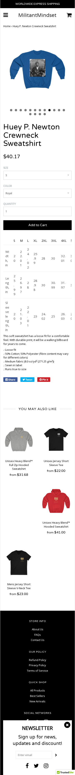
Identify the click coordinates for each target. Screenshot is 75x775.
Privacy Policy (37, 665)
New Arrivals (37, 701)
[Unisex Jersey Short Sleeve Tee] (56, 439)
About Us (37, 629)
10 (54, 110)
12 (64, 110)
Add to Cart (37, 225)
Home (7, 26)
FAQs (37, 635)
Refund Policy (37, 660)
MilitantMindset (37, 15)
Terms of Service (37, 670)
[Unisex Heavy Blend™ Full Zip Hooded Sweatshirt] (18, 439)
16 (45, 114)
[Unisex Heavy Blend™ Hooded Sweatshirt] (56, 501)
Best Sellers (37, 696)
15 (40, 114)
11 (59, 110)
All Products (37, 690)
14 (35, 114)
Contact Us (37, 640)
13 (30, 114)
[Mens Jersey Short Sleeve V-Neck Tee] (18, 562)
